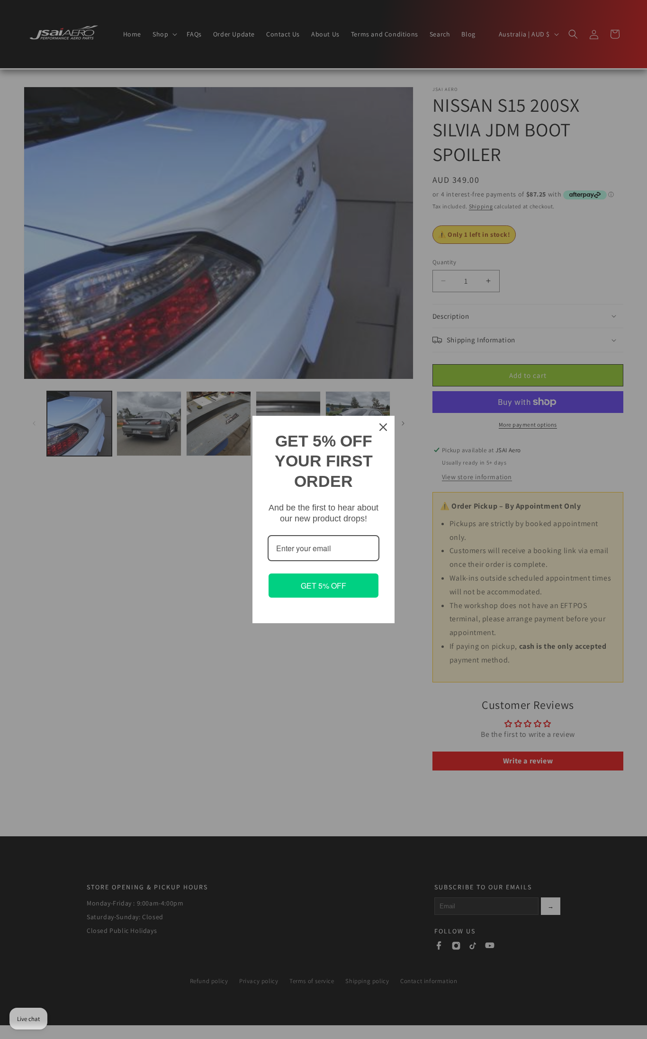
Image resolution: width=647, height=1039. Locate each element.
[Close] (383, 427)
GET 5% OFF (323, 585)
